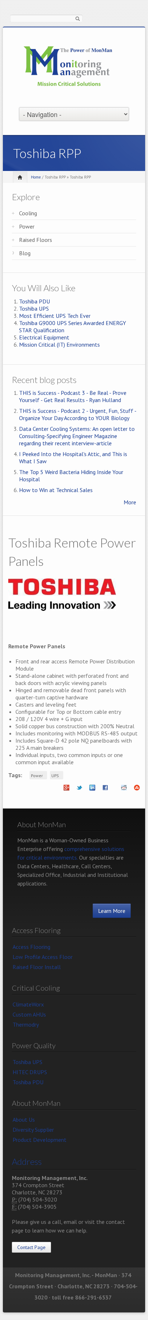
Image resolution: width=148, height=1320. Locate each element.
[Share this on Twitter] (79, 789)
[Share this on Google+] (66, 789)
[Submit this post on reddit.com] (124, 789)
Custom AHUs (29, 1014)
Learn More (111, 910)
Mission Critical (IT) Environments (59, 344)
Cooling (28, 213)
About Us (24, 1119)
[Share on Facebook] (105, 789)
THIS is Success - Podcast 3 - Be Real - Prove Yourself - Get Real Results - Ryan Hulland (72, 396)
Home (36, 177)
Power (26, 226)
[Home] (68, 66)
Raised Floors (35, 239)
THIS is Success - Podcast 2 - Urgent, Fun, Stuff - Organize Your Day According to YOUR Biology (77, 414)
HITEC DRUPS (30, 1072)
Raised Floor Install (37, 966)
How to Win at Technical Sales (56, 490)
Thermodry (26, 1024)
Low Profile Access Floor (43, 956)
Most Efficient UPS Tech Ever (55, 315)
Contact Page (31, 1247)
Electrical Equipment (44, 337)
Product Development (39, 1139)
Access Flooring (31, 946)
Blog (25, 253)
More (130, 502)
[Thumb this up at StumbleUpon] (137, 789)
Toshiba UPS (34, 308)
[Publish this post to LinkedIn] (92, 789)
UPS (55, 775)
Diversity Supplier (33, 1129)
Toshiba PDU (34, 301)
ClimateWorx (28, 1004)
